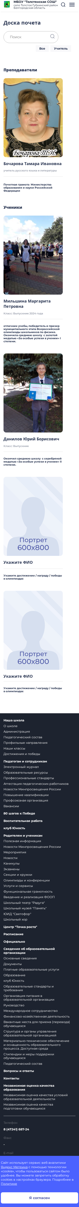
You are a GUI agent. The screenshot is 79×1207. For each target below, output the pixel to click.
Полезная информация (22, 841)
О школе (11, 726)
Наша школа (14, 720)
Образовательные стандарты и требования (29, 988)
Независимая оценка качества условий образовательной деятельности (36, 1097)
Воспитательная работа (23, 821)
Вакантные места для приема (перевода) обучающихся (37, 1024)
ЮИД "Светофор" (17, 914)
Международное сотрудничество (31, 1011)
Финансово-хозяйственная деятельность (37, 1016)
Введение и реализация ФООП (29, 897)
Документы (13, 964)
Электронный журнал (21, 767)
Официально (14, 942)
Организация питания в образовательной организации (29, 998)
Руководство (14, 1005)
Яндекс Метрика (14, 1167)
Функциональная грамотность (28, 892)
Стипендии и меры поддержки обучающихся (29, 1056)
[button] (63, 4)
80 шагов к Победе (19, 813)
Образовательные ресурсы (26, 773)
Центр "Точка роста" (20, 927)
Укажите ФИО (18, 562)
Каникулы (12, 863)
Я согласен (39, 1198)
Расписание (13, 934)
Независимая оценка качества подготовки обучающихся (28, 1106)
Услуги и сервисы (18, 886)
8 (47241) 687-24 (16, 1129)
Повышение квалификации (26, 795)
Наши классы (14, 748)
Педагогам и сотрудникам (25, 761)
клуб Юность (14, 828)
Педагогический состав (23, 737)
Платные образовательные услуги (31, 969)
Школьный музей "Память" (25, 908)
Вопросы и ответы (19, 1071)
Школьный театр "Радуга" (24, 903)
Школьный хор (15, 919)
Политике (9, 1184)
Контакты (11, 1078)
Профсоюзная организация (26, 800)
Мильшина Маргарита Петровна (27, 303)
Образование (14, 975)
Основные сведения (20, 958)
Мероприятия (15, 852)
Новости (11, 858)
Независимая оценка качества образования (29, 1088)
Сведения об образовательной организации (29, 951)
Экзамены (12, 869)
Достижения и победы (22, 754)
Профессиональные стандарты (29, 778)
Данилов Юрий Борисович (31, 438)
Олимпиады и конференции (27, 880)
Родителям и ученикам (23, 836)
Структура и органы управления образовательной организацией (30, 1033)
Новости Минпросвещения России (32, 789)
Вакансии (11, 806)
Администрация (17, 731)
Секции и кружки (18, 875)
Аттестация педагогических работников (36, 784)
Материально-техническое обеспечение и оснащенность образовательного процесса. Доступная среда (36, 1044)
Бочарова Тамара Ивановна (33, 163)
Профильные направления (25, 743)
